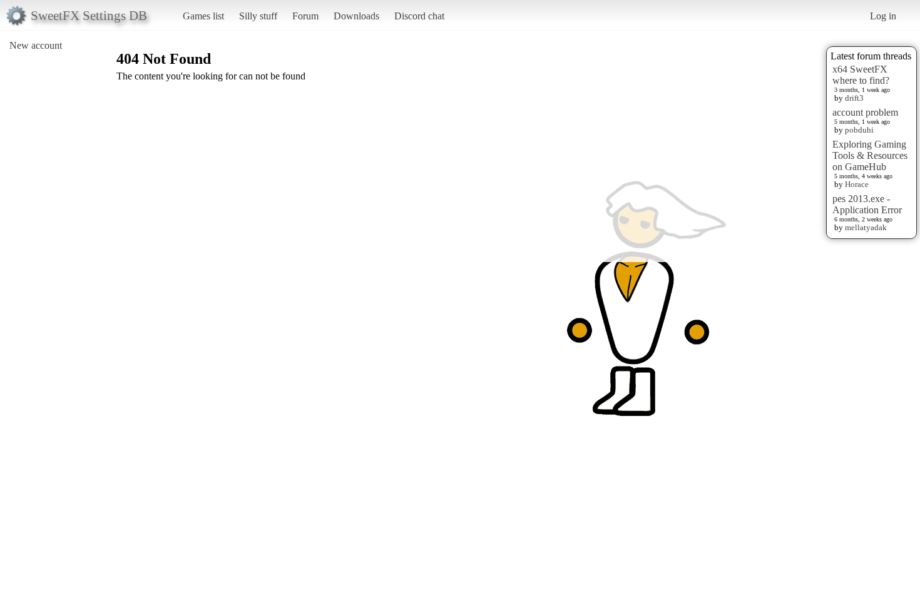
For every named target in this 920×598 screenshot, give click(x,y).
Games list (203, 16)
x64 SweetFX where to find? (860, 75)
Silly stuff (258, 16)
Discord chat (419, 16)
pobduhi (859, 129)
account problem (865, 112)
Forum (305, 16)
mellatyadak (866, 227)
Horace (857, 184)
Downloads (356, 16)
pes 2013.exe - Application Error (867, 204)
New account (35, 45)
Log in (883, 16)
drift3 (854, 98)
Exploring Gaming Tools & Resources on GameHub (869, 155)
